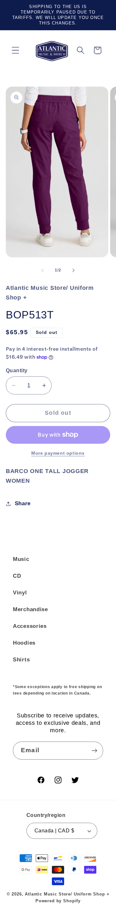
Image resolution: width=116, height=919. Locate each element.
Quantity (17, 370)
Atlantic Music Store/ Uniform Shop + (67, 894)
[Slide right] (73, 270)
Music (21, 559)
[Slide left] (42, 270)
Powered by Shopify (58, 900)
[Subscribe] (94, 751)
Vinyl (20, 593)
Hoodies (24, 643)
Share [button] (23, 503)
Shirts (21, 660)
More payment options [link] (58, 453)
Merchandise (30, 609)
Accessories (30, 626)
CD (17, 576)
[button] (15, 50)
